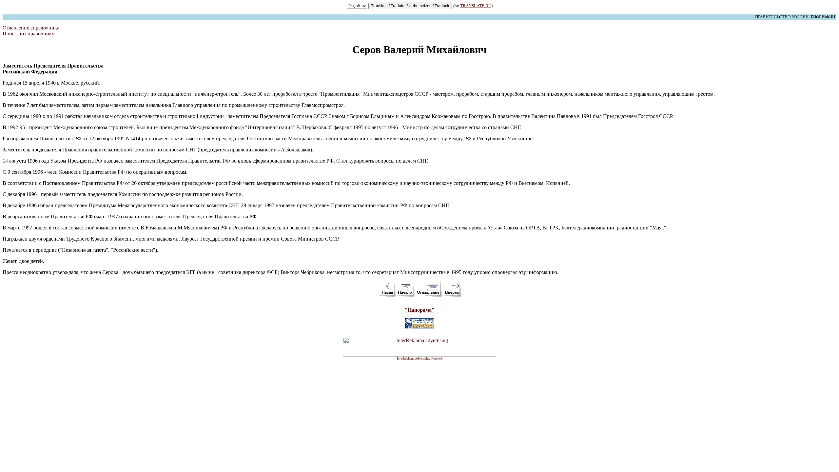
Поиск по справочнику (28, 33)
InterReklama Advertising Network (419, 358)
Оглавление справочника (31, 27)
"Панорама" (420, 310)
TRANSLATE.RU (475, 5)
